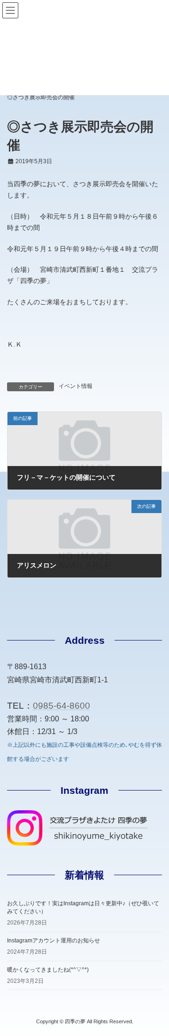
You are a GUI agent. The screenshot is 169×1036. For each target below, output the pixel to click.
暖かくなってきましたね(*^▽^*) (48, 969)
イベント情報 (75, 386)
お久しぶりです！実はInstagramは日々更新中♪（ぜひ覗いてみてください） (83, 907)
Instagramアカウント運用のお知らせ (53, 940)
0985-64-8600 (61, 706)
